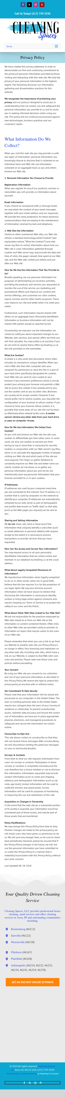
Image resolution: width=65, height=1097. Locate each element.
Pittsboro (16, 952)
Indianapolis (18, 965)
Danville (16, 935)
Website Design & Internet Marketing (21, 1073)
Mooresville (18, 942)
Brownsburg (18, 929)
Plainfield (16, 958)
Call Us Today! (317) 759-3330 (32, 13)
